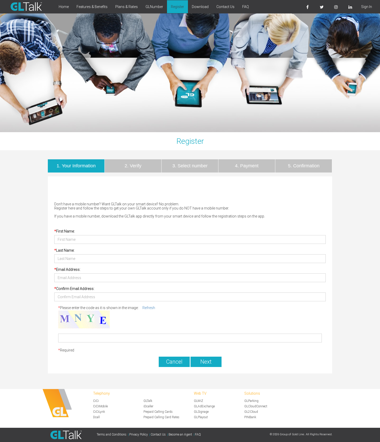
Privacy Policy (138, 434)
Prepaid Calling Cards (158, 412)
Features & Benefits (92, 7)
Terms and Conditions (111, 434)
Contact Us (225, 7)
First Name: (65, 231)
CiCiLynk (99, 412)
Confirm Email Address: (75, 289)
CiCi (96, 401)
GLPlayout (201, 417)
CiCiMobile (100, 406)
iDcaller (148, 406)
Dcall (96, 417)
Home (64, 7)
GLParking (251, 401)
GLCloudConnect (255, 406)
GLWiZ (198, 401)
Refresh (148, 308)
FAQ (245, 7)
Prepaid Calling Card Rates (161, 417)
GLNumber (154, 7)
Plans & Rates (126, 7)
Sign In (366, 7)
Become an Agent (180, 434)
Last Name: (65, 250)
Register (177, 7)
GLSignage (201, 412)
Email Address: (68, 269)
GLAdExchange (204, 406)
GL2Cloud (251, 412)
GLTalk (147, 401)
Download (200, 7)
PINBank (250, 417)
